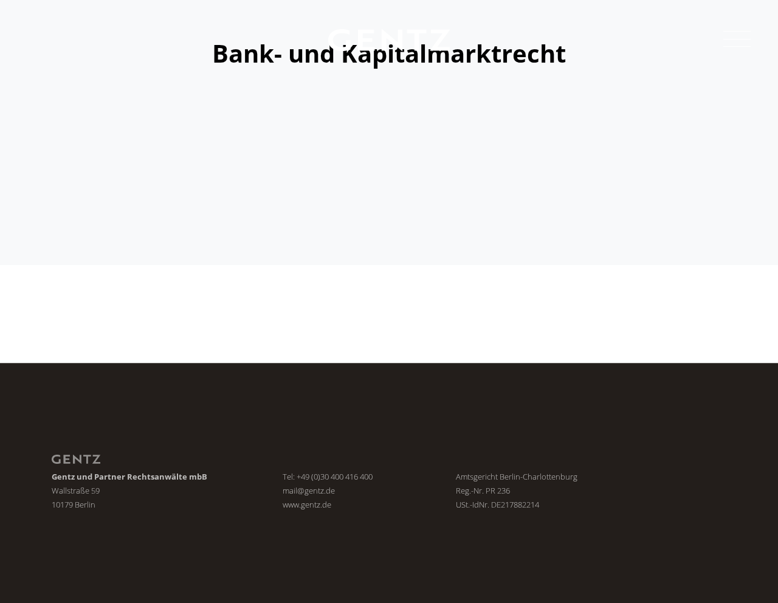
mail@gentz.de (309, 490)
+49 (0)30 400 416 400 (335, 476)
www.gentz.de (307, 504)
